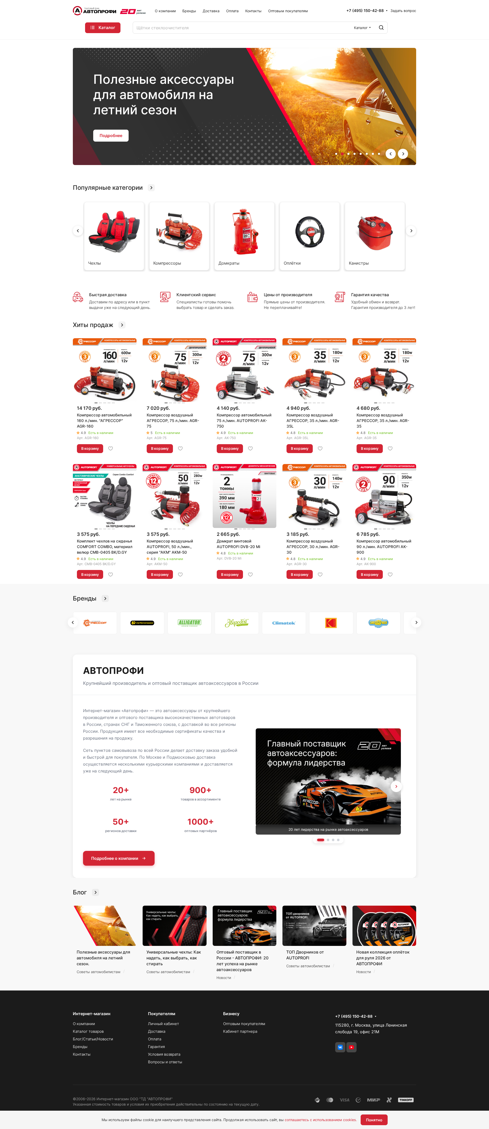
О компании (84, 1023)
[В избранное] (110, 448)
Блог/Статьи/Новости (93, 1039)
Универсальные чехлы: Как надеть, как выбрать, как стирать (173, 957)
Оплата (154, 1039)
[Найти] (381, 28)
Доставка (156, 1031)
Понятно (374, 1120)
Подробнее (111, 130)
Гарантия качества (370, 294)
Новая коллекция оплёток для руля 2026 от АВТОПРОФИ (383, 957)
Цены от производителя (288, 294)
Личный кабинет (163, 1023)
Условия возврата (164, 1054)
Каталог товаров (88, 1031)
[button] (336, 153)
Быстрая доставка (108, 294)
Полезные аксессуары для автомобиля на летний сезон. (103, 957)
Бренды (80, 1046)
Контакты (81, 1054)
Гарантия (156, 1046)
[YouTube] (351, 1047)
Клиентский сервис (196, 294)
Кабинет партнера (240, 1031)
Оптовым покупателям (244, 1023)
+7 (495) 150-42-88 (365, 10)
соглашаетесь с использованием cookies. (321, 1120)
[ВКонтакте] (340, 1047)
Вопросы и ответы (165, 1061)
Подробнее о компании (114, 858)
